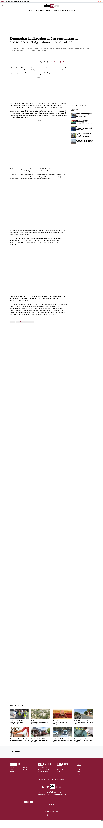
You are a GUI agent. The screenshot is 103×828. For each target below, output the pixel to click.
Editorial (79, 769)
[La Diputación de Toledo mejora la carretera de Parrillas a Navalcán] (19, 714)
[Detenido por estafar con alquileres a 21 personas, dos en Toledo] (83, 732)
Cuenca (59, 771)
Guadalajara (60, 773)
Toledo (59, 775)
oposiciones (12, 321)
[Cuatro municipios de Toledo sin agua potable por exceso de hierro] (19, 732)
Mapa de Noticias (9, 1)
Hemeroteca (50, 779)
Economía (25, 767)
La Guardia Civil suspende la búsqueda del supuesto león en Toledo (62, 740)
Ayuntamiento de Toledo (28, 321)
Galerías (79, 775)
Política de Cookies (43, 771)
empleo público (19, 321)
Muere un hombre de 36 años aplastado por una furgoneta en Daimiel (83, 134)
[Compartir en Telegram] (60, 61)
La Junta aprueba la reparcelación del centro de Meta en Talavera (39, 722)
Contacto (61, 779)
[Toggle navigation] (2, 6)
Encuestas (79, 771)
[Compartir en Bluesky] (57, 61)
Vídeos (78, 773)
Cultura (25, 769)
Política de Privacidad (43, 769)
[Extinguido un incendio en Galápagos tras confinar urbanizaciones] (73, 141)
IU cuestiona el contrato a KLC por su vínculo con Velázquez (61, 722)
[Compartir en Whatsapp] (66, 61)
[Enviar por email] (44, 61)
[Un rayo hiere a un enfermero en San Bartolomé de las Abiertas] (73, 122)
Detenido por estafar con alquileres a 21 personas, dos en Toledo (83, 740)
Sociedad (12, 769)
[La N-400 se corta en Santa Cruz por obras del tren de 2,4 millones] (83, 714)
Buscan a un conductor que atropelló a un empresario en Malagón (84, 128)
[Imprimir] (47, 61)
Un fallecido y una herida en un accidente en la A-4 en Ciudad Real (84, 115)
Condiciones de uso (43, 767)
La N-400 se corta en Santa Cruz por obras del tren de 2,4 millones (83, 722)
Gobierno (16, 1)
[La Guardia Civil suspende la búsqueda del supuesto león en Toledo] (62, 732)
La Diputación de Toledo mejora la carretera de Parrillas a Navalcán (17, 722)
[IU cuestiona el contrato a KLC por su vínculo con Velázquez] (62, 714)
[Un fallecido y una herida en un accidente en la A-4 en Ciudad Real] (73, 115)
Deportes (12, 771)
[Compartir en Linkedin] (63, 61)
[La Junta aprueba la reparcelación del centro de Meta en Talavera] (40, 714)
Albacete (59, 767)
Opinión (78, 767)
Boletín (56, 779)
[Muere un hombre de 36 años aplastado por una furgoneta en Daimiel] (73, 135)
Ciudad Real (60, 769)
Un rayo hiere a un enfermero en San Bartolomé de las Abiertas (84, 121)
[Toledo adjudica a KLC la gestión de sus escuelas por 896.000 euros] (40, 732)
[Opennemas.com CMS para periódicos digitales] (51, 813)
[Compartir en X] (54, 61)
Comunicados (42, 779)
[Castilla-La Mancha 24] (51, 6)
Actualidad (12, 767)
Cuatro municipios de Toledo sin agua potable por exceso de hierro (19, 740)
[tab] (72, 110)
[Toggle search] (100, 6)
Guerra (21, 1)
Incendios (26, 1)
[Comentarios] (41, 61)
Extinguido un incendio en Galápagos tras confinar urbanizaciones (84, 141)
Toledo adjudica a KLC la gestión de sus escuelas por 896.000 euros (39, 740)
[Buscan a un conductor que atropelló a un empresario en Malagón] (73, 128)
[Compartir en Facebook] (51, 61)
